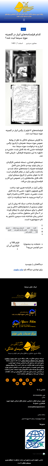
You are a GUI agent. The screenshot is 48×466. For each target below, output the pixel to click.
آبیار (34, 228)
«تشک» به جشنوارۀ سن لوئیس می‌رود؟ (33, 246)
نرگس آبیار (28, 232)
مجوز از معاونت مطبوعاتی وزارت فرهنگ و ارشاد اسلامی (24, 360)
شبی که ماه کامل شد (20, 230)
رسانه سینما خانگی (18, 228)
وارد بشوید (18, 269)
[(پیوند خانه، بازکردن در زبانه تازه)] (24, 7)
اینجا (30, 374)
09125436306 (37, 395)
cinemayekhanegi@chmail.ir (36, 407)
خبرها (23, 29)
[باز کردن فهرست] (24, 19)
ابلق (28, 228)
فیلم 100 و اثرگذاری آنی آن (13, 244)
